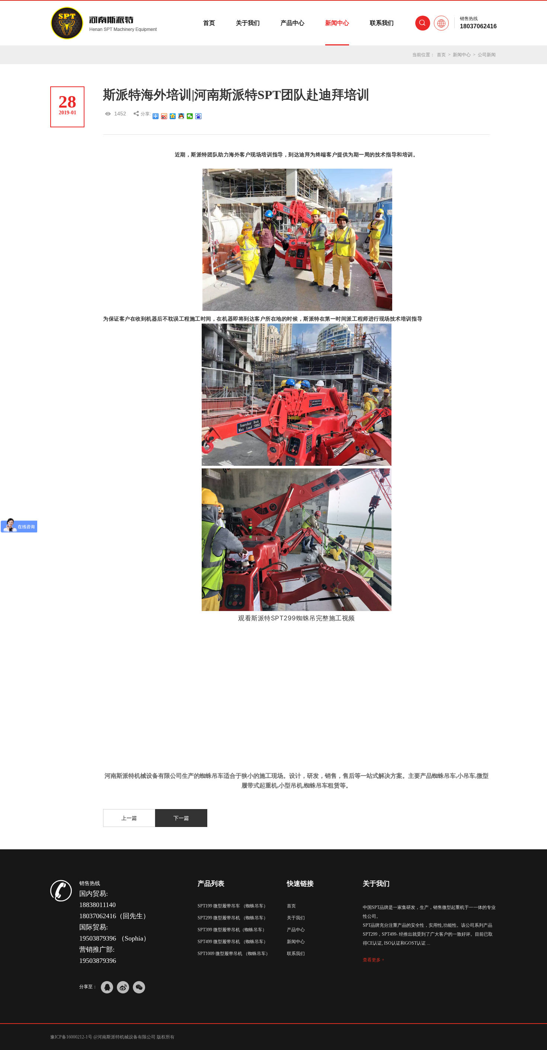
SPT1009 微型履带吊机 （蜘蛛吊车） (234, 953)
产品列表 (211, 883)
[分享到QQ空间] (173, 116)
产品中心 (292, 23)
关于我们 (248, 23)
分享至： (88, 986)
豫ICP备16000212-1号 (71, 1037)
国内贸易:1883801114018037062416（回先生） (114, 905)
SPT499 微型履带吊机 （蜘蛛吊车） (233, 941)
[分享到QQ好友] (181, 116)
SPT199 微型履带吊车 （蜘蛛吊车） (233, 906)
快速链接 (300, 883)
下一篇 (181, 818)
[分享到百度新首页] (198, 116)
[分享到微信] (190, 116)
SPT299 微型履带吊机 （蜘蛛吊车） (233, 917)
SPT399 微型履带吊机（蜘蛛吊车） (232, 929)
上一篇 (129, 818)
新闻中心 (337, 23)
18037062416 (478, 26)
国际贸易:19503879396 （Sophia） (114, 932)
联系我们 (382, 23)
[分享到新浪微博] (164, 116)
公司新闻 (487, 54)
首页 (209, 23)
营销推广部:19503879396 (97, 955)
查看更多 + (373, 959)
